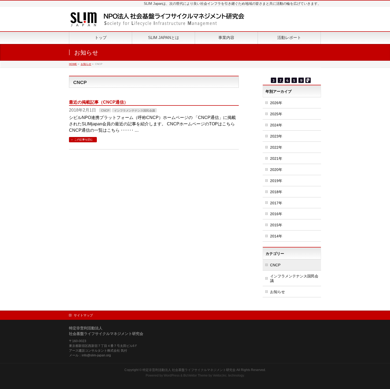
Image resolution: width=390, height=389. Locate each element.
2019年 (276, 181)
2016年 (276, 214)
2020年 (276, 169)
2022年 (276, 147)
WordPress (172, 375)
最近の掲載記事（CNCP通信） (98, 102)
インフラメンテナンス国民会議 (134, 110)
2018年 (276, 192)
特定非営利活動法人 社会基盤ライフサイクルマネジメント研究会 (189, 370)
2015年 (276, 225)
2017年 (276, 203)
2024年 (276, 125)
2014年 (276, 236)
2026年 (276, 103)
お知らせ (277, 292)
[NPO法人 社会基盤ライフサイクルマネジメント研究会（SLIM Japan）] (157, 21)
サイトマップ (83, 315)
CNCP (105, 110)
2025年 (276, 114)
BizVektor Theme (195, 375)
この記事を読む (83, 139)
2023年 (276, 136)
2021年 (276, 158)
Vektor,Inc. (220, 375)
